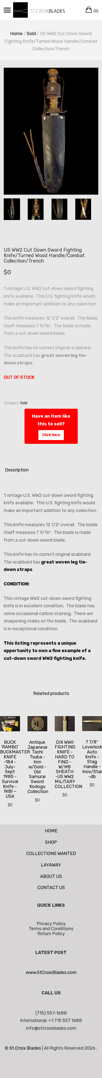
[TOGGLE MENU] (7, 9)
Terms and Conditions (51, 928)
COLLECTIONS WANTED (51, 853)
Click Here (51, 435)
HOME (51, 831)
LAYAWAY (51, 865)
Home (16, 33)
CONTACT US (51, 887)
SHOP (51, 842)
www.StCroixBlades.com (51, 972)
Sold (31, 33)
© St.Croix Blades (23, 1048)
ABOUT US (51, 876)
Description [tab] (17, 470)
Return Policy (51, 933)
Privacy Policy (51, 923)
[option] (51, 131)
